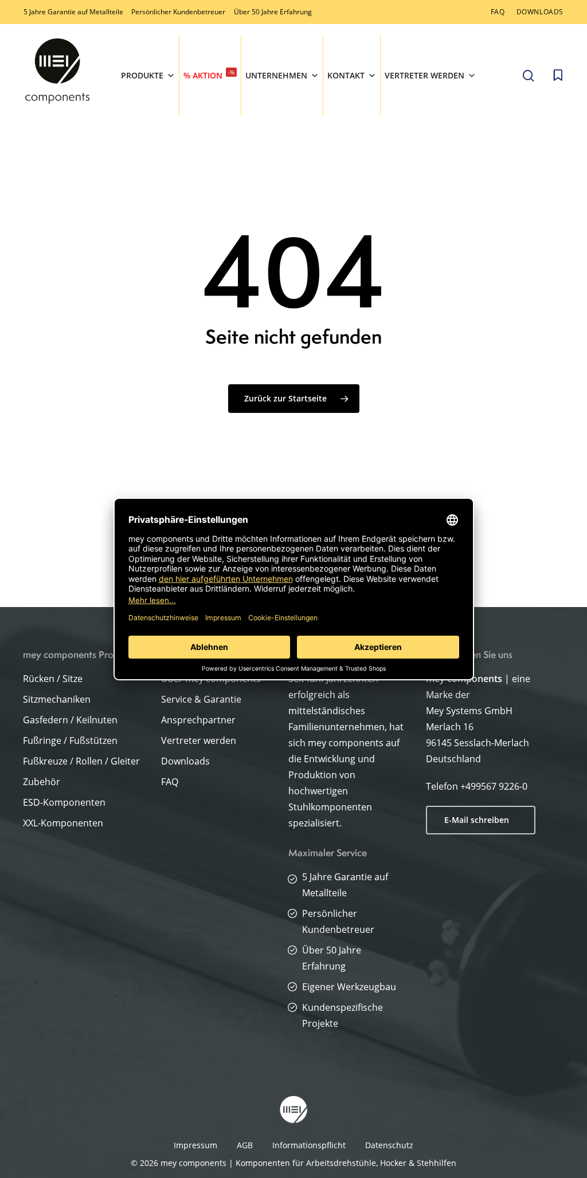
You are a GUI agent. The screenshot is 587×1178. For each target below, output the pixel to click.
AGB (245, 1145)
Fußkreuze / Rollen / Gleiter (81, 761)
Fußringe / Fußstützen (70, 740)
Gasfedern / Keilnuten (70, 720)
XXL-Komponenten (63, 823)
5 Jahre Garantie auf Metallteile (73, 12)
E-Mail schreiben (476, 819)
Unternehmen (276, 75)
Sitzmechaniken (57, 699)
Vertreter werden (424, 75)
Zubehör (41, 781)
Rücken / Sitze (53, 678)
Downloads (185, 761)
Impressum (195, 1145)
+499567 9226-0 (493, 786)
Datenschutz (389, 1145)
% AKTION (208, 74)
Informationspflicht (309, 1145)
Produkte (142, 75)
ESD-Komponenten (64, 802)
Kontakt (346, 75)
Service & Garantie (201, 699)
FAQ (169, 781)
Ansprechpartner (198, 720)
